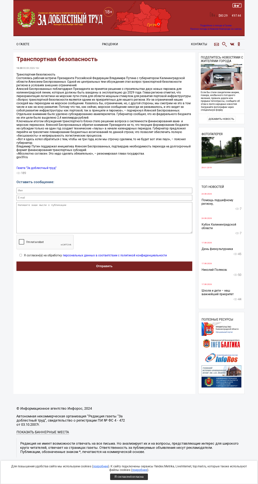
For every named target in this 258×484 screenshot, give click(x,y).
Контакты (199, 44)
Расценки (110, 44)
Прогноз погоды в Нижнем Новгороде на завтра (216, 29)
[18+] (60, 19)
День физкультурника (217, 249)
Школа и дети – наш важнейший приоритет (218, 292)
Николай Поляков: (214, 270)
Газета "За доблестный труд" (36, 168)
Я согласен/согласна (129, 476)
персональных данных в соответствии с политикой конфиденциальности (115, 255)
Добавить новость (221, 118)
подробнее (100, 466)
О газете (22, 44)
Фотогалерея (212, 134)
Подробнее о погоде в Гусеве (216, 25)
